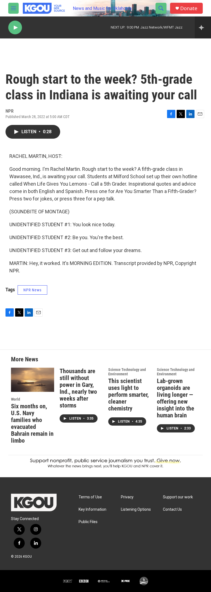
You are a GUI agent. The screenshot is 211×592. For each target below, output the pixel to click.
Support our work (178, 497)
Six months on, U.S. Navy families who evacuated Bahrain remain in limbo (32, 423)
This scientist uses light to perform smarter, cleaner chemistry (128, 395)
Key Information (92, 509)
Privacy (127, 497)
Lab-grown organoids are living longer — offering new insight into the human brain (175, 398)
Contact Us (172, 509)
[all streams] (203, 27)
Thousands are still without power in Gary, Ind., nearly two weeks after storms (78, 388)
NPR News (32, 290)
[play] (15, 27)
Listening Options (136, 509)
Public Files (88, 522)
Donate (188, 8)
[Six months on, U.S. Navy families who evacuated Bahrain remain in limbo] (32, 380)
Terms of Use (90, 497)
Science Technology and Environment (127, 371)
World (15, 399)
